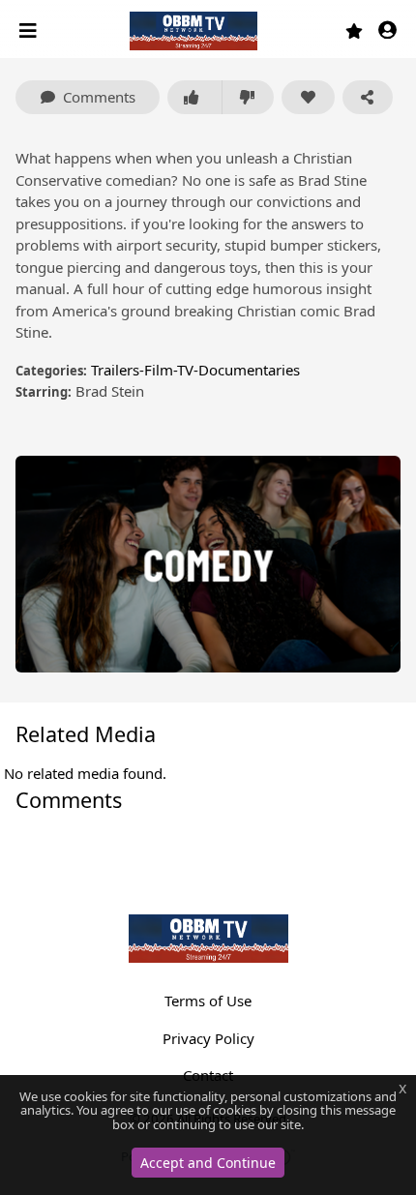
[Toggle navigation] (30, 31)
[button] (387, 31)
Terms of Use (208, 1000)
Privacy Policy (208, 1038)
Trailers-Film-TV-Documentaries (195, 369)
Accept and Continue (208, 1162)
